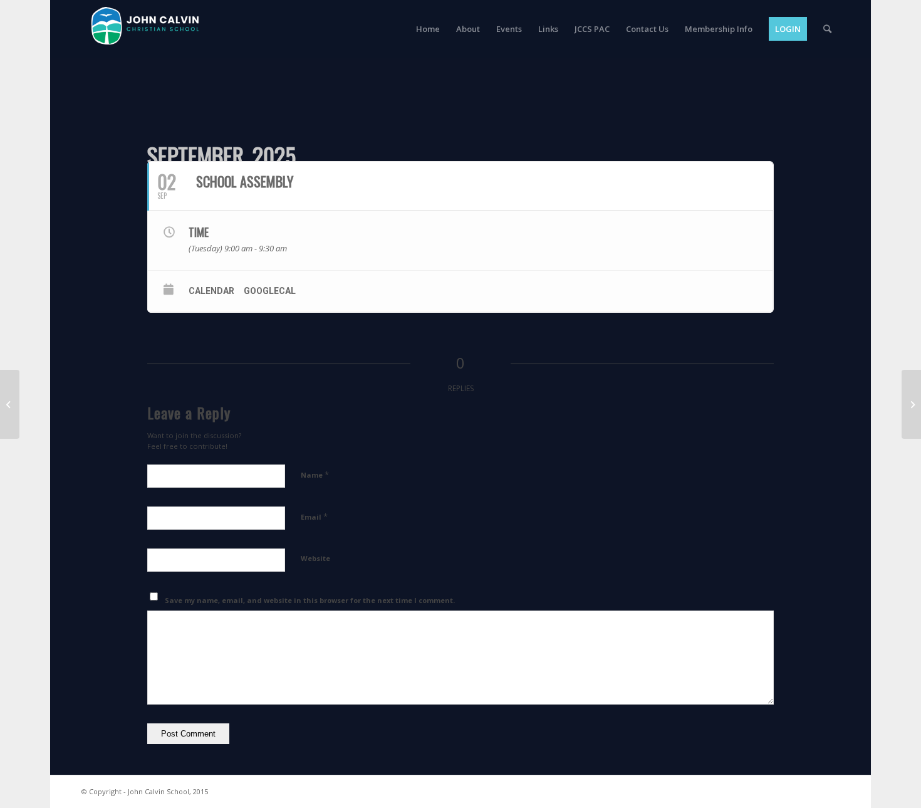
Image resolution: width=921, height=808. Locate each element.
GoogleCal (270, 291)
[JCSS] (144, 63)
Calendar (211, 291)
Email (314, 516)
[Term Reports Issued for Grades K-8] (9, 404)
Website (315, 558)
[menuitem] (428, 29)
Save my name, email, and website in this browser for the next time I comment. (310, 600)
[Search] (827, 29)
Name (315, 474)
